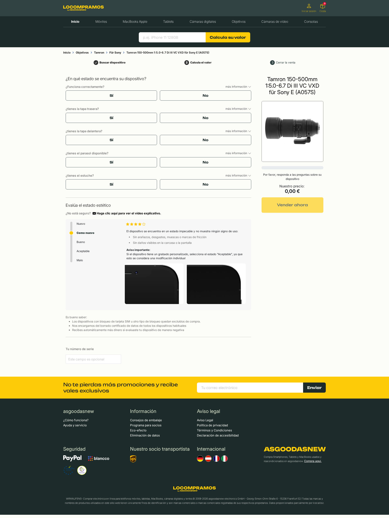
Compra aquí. (313, 461)
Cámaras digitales (203, 21)
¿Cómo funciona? (76, 420)
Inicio (75, 21)
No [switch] (205, 95)
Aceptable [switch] (83, 251)
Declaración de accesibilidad (218, 435)
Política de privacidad (212, 425)
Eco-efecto (138, 430)
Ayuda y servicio (75, 425)
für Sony (115, 52)
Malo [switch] (80, 260)
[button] (127, 213)
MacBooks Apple (135, 21)
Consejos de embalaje (146, 420)
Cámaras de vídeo (274, 21)
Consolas (311, 21)
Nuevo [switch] (81, 223)
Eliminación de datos (145, 435)
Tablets (168, 21)
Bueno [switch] (81, 242)
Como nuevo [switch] (85, 232)
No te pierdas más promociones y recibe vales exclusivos (120, 388)
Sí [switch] (111, 95)
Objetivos (239, 21)
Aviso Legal (205, 420)
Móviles (101, 21)
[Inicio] (83, 8)
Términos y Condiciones (214, 430)
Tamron (99, 52)
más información (236, 86)
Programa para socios (145, 425)
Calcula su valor (228, 37)
